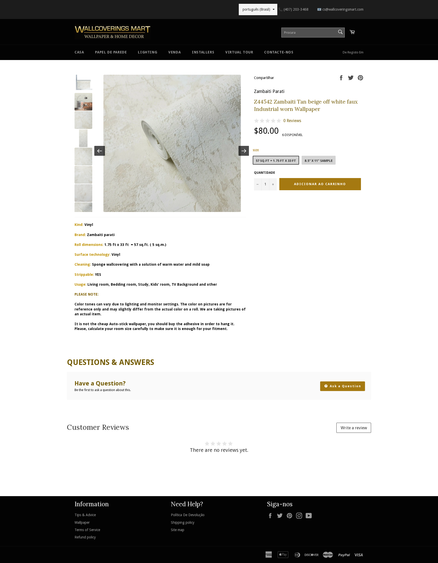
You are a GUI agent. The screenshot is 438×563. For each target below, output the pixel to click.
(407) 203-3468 (293, 9)
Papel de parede (111, 52)
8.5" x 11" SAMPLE (319, 161)
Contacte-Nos (278, 52)
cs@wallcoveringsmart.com (340, 9)
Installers (203, 52)
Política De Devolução (188, 515)
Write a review (354, 427)
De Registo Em (353, 52)
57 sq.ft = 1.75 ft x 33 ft (276, 161)
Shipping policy (182, 522)
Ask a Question (344, 386)
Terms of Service (87, 530)
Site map (177, 530)
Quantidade (264, 172)
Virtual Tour (239, 52)
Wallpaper (82, 522)
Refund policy (85, 537)
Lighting (147, 52)
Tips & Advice (85, 515)
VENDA (174, 52)
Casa (79, 52)
